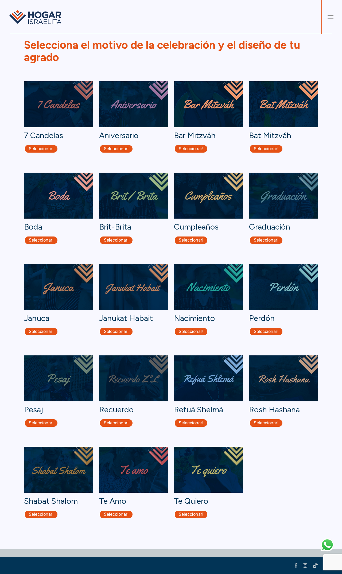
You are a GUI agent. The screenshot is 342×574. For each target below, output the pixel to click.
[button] (330, 17)
